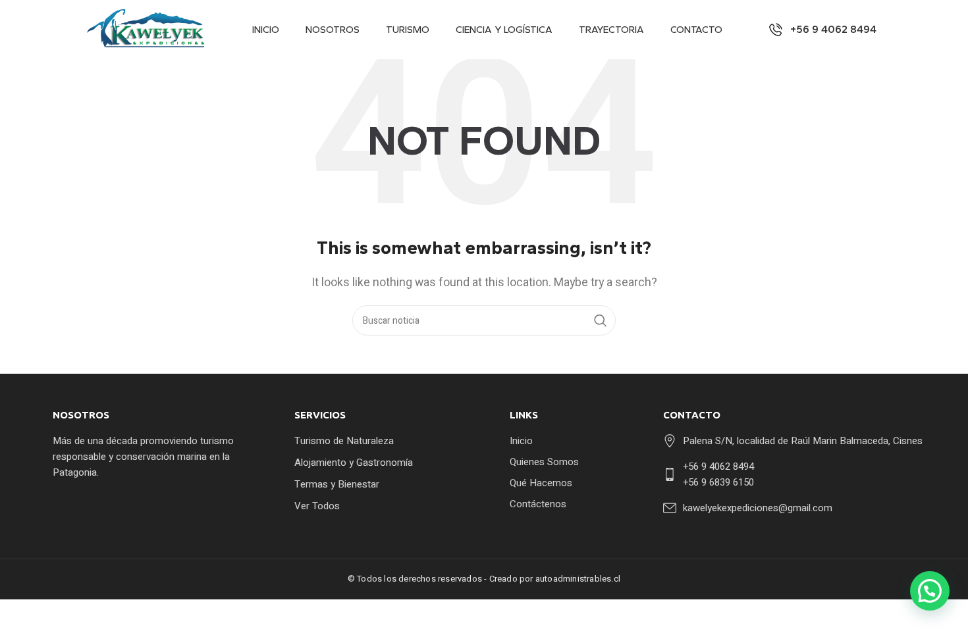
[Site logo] (148, 29)
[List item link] (379, 441)
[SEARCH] (600, 320)
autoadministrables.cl (577, 578)
